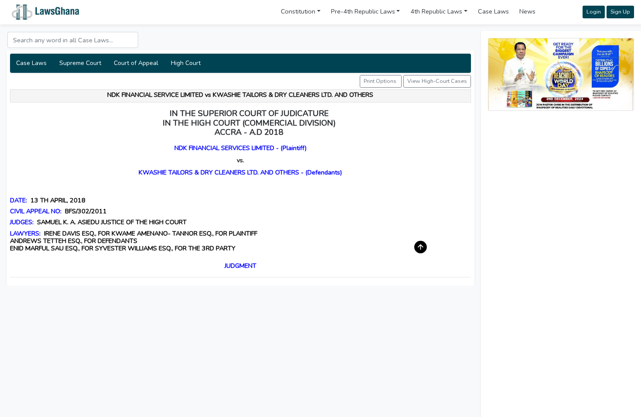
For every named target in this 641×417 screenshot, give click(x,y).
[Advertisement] (561, 179)
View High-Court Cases (437, 81)
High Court (186, 63)
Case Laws (493, 11)
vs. (240, 160)
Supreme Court (80, 63)
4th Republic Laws (436, 11)
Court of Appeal (136, 63)
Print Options (381, 81)
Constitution (298, 11)
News (527, 11)
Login (593, 11)
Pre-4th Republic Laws (363, 11)
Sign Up (620, 11)
